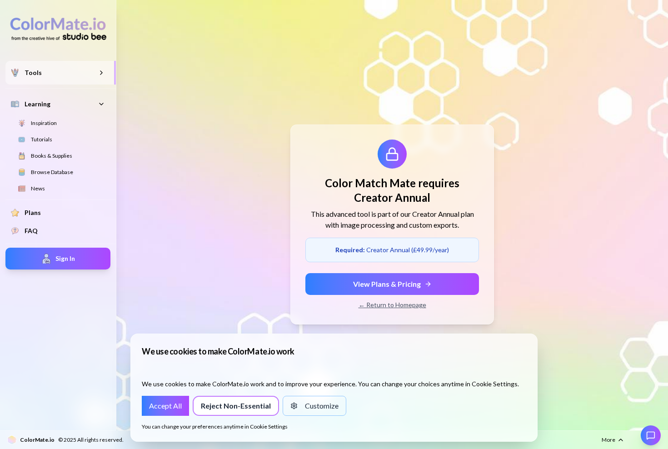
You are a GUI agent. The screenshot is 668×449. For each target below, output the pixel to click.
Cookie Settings (269, 426)
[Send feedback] (651, 435)
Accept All (169, 408)
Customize (325, 408)
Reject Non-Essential (240, 408)
